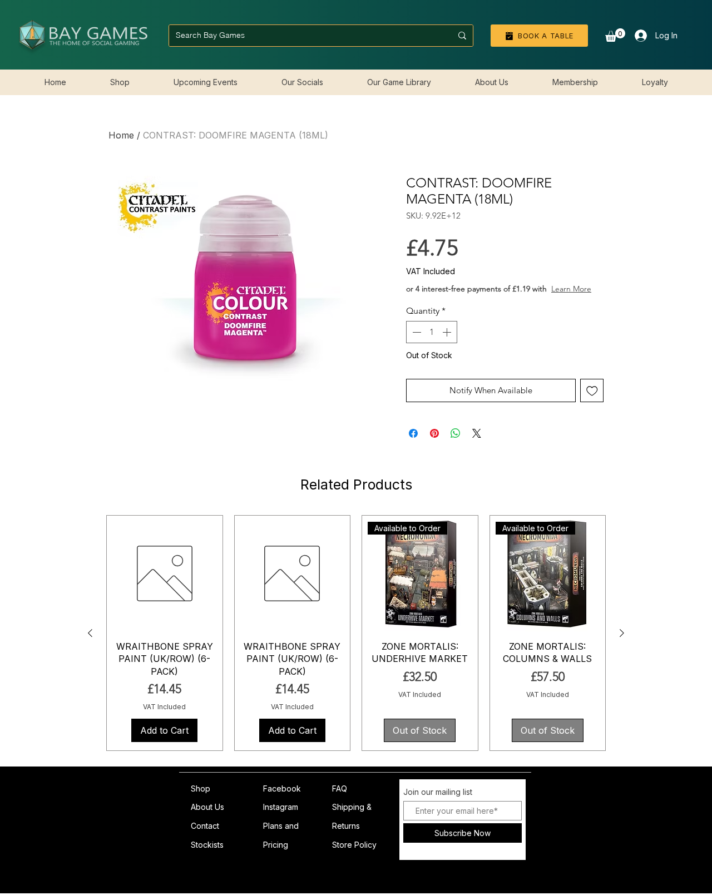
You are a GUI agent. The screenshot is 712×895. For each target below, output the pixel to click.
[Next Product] (622, 644)
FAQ (339, 799)
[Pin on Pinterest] (434, 444)
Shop (200, 799)
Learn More (490, 300)
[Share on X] (476, 444)
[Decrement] (415, 343)
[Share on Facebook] (413, 444)
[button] (615, 35)
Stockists (207, 856)
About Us (207, 818)
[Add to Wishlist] (592, 402)
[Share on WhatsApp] (455, 444)
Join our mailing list (437, 803)
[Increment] (448, 343)
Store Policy (354, 856)
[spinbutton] (431, 343)
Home (121, 135)
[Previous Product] (90, 644)
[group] (356, 644)
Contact (205, 837)
